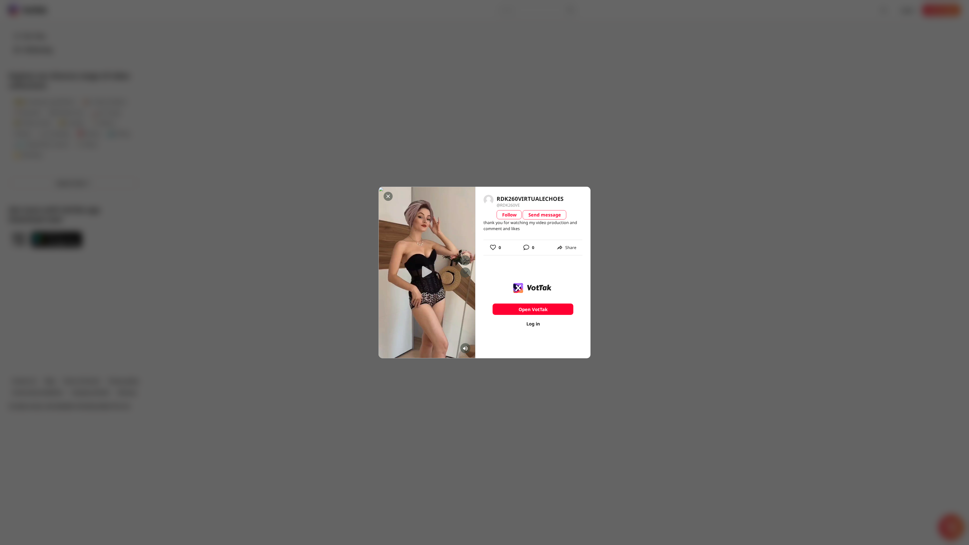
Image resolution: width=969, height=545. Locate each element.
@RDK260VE (508, 205)
